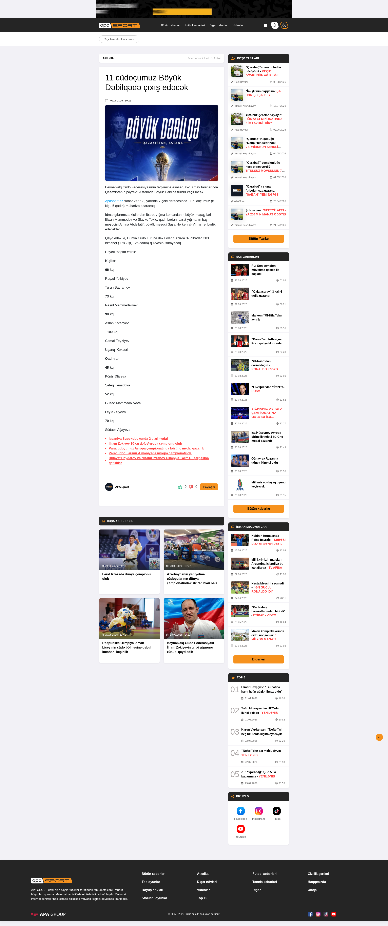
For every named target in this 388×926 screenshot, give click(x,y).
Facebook (240, 818)
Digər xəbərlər (219, 25)
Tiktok (276, 818)
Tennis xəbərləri (264, 882)
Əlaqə (312, 890)
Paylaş (207, 486)
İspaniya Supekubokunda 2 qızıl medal (138, 438)
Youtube (240, 836)
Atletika (203, 873)
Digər (256, 890)
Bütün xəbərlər (170, 25)
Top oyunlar (151, 882)
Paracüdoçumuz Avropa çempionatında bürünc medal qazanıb (156, 448)
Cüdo (207, 58)
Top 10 (202, 898)
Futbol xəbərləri (195, 25)
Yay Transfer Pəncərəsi (119, 39)
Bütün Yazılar (259, 238)
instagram (258, 818)
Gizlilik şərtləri (318, 873)
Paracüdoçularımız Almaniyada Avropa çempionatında (150, 453)
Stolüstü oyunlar (154, 898)
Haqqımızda (317, 882)
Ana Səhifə (194, 58)
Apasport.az (114, 201)
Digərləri (258, 659)
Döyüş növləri (152, 890)
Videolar (238, 25)
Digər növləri (207, 882)
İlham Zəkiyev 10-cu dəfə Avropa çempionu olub (145, 443)
